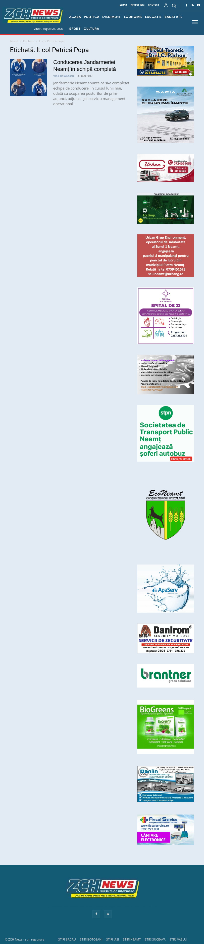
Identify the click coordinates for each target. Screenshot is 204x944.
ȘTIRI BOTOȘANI (91, 939)
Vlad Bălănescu (63, 76)
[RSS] (193, 5)
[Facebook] (187, 5)
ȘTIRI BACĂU (67, 939)
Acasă (14, 41)
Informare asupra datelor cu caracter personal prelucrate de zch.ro (102, 906)
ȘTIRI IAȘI (112, 939)
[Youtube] (199, 5)
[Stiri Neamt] (32, 15)
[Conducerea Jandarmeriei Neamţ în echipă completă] (28, 77)
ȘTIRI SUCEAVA (155, 939)
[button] (174, 5)
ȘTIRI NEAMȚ (132, 939)
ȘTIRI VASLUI (178, 939)
